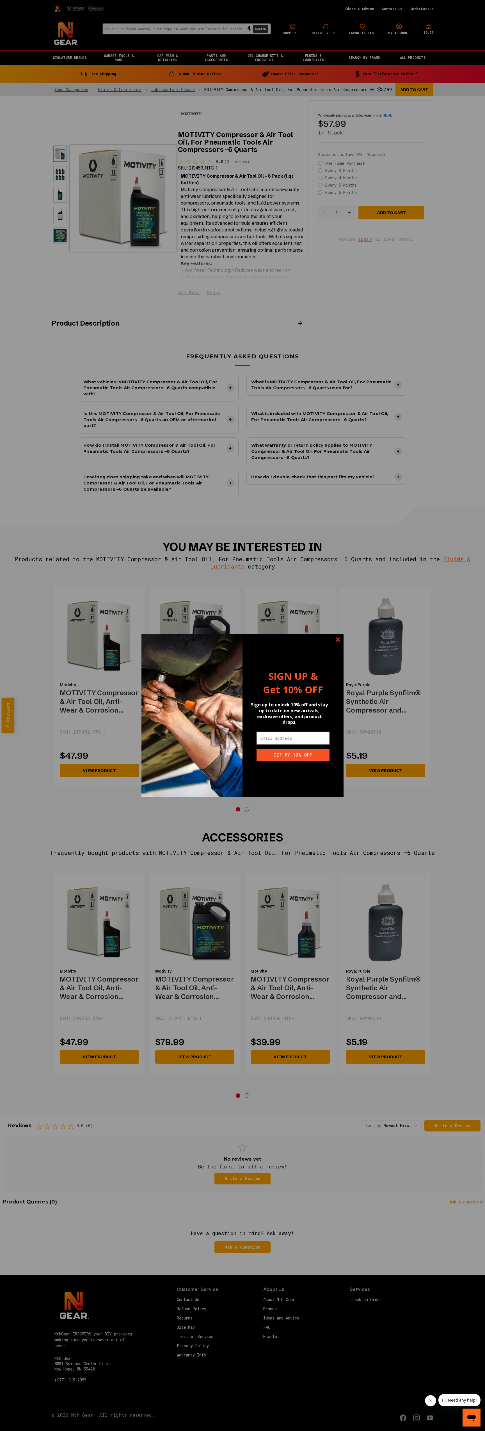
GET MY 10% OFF (293, 755)
